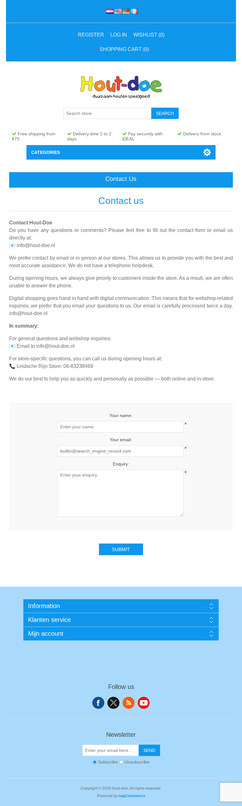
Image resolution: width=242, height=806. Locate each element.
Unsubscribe (136, 761)
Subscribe (108, 761)
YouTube (144, 703)
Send (149, 750)
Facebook (98, 703)
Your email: (121, 439)
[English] (117, 11)
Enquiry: (121, 463)
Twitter (113, 703)
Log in (118, 34)
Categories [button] (45, 152)
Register (91, 34)
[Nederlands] (108, 11)
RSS (129, 703)
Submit (121, 549)
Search (165, 113)
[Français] (133, 11)
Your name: (120, 415)
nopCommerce (131, 796)
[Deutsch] (125, 11)
